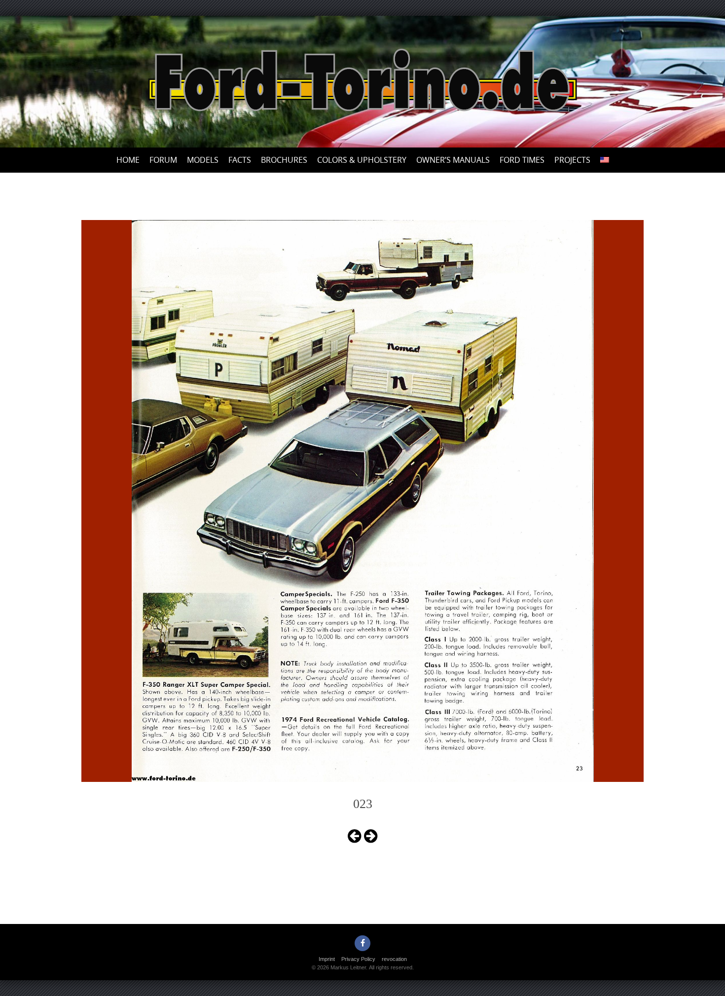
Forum (163, 159)
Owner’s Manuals (453, 159)
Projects (572, 159)
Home (128, 159)
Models (202, 159)
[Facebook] (362, 943)
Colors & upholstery (361, 159)
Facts (239, 159)
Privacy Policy (358, 959)
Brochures (284, 159)
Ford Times (522, 159)
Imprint (327, 959)
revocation (394, 959)
